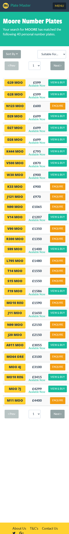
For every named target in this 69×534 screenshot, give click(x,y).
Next (57, 65)
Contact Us (50, 528)
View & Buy (57, 82)
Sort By (11, 54)
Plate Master (21, 5)
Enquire (57, 106)
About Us (19, 528)
